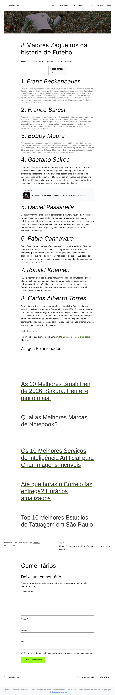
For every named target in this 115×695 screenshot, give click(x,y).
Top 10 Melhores (11, 5)
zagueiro (106, 546)
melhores (98, 546)
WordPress (106, 677)
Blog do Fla (32, 331)
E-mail (24, 630)
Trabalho (36, 543)
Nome (24, 619)
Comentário (27, 591)
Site (22, 641)
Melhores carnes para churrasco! (74, 337)
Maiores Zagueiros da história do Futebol (76, 546)
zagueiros (63, 549)
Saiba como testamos (59, 692)
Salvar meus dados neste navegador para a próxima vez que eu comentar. (58, 653)
